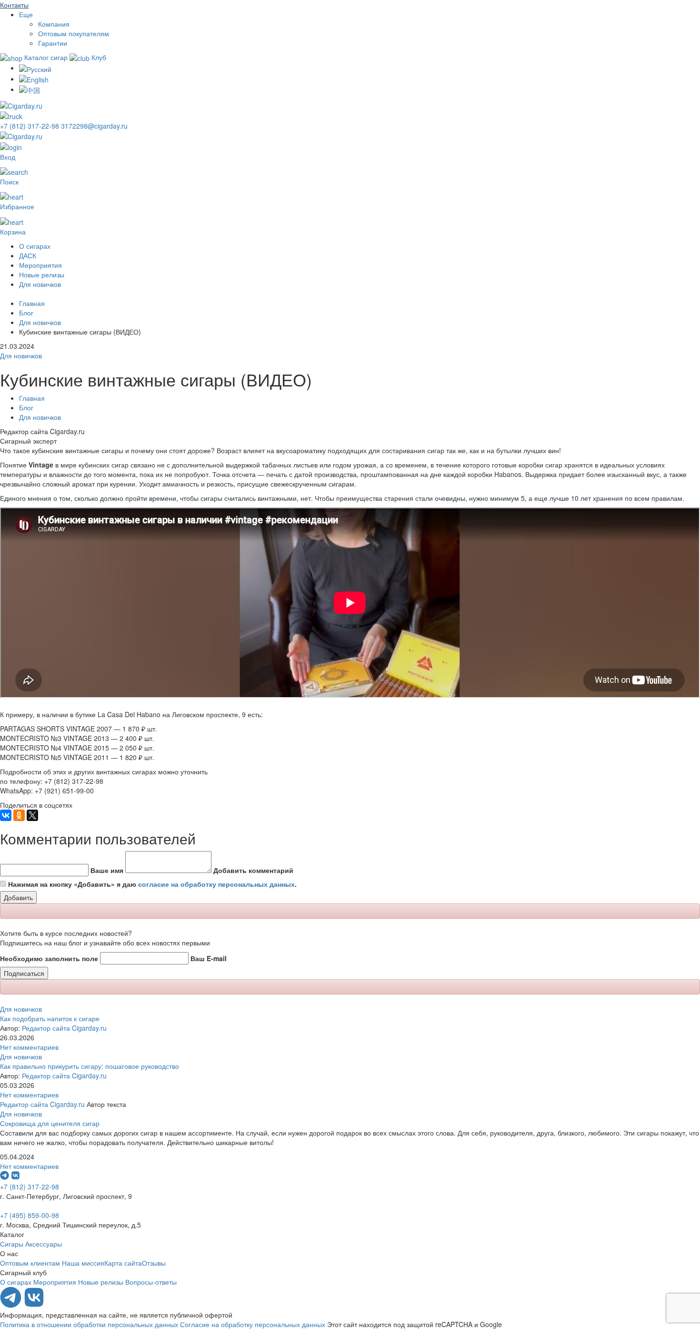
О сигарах (34, 246)
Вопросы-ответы (151, 1282)
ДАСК (27, 255)
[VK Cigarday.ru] (34, 1305)
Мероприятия (40, 265)
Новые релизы (41, 274)
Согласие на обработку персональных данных (252, 1324)
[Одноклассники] (19, 815)
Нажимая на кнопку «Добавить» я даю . (152, 884)
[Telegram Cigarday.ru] (11, 1305)
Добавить (18, 897)
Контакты (14, 5)
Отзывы (154, 1263)
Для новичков (40, 284)
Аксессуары (43, 1243)
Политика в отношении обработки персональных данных (89, 1324)
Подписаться (24, 973)
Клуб (98, 57)
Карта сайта (123, 1263)
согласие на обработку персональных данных (216, 884)
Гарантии (52, 43)
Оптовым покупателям (73, 33)
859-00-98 (29, 1215)
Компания (54, 24)
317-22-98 (30, 126)
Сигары (11, 1243)
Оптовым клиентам (30, 1263)
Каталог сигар (46, 57)
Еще (26, 14)
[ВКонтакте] (5, 815)
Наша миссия (83, 1263)
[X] (32, 815)
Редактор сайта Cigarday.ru (64, 1028)
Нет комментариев (29, 1047)
